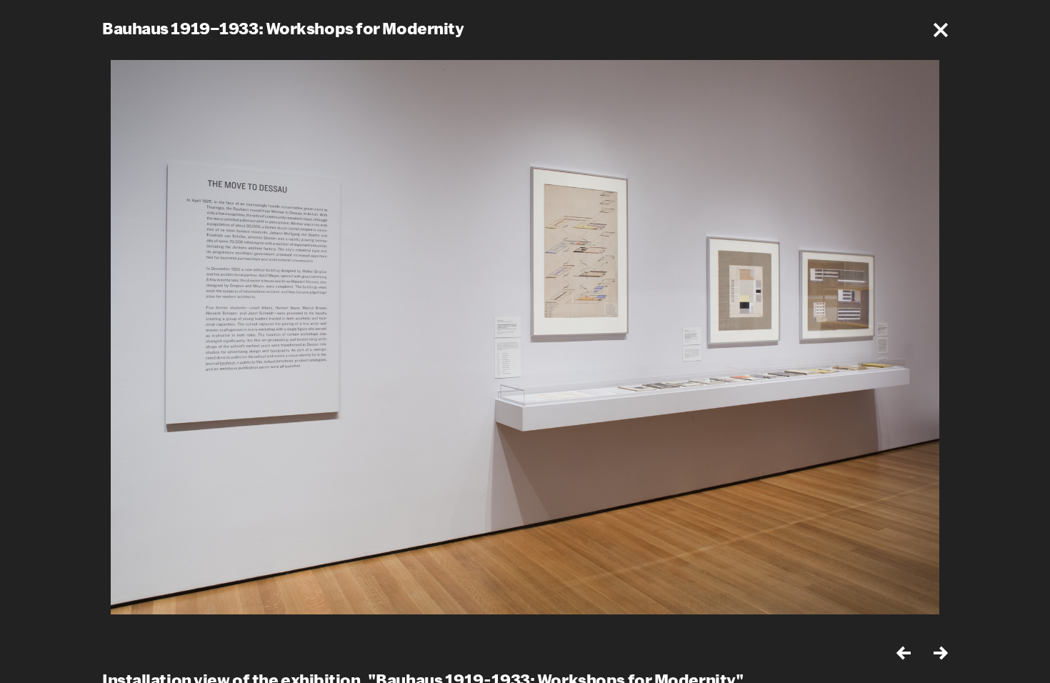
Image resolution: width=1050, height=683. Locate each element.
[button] (941, 30)
